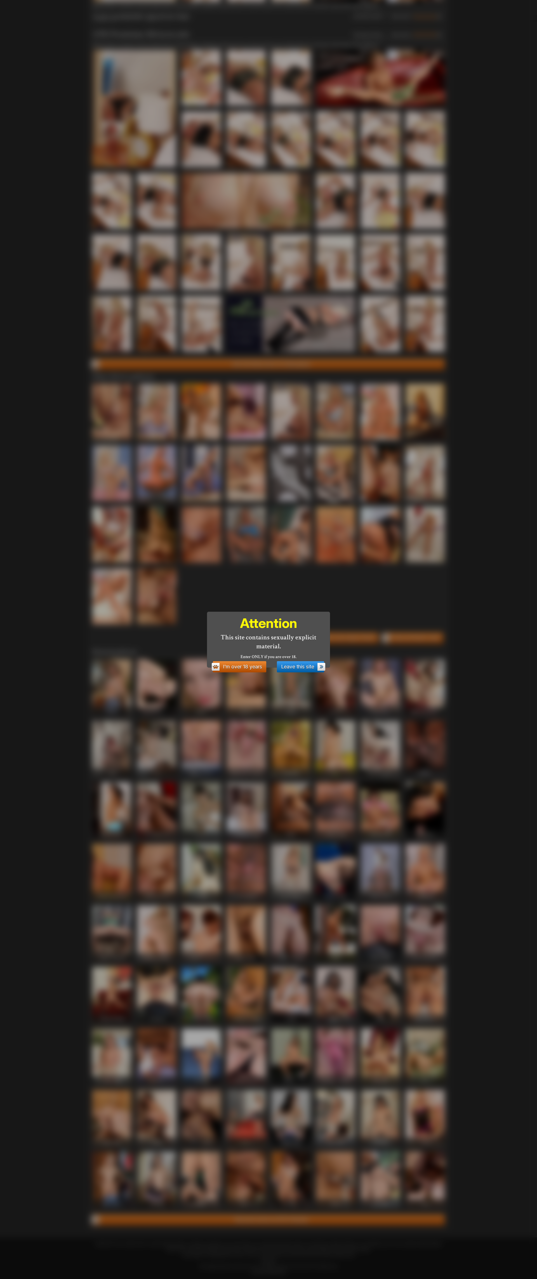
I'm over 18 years (242, 667)
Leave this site (297, 667)
